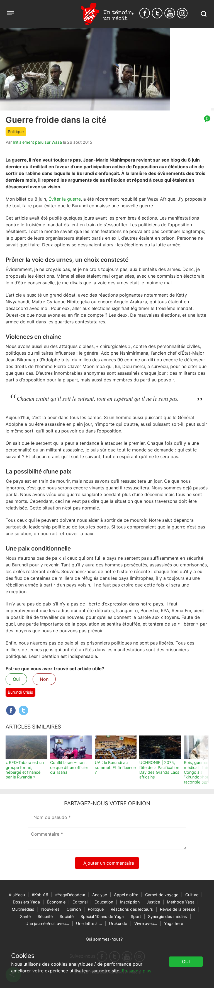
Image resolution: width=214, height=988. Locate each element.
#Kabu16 (40, 894)
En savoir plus (136, 970)
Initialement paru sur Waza (37, 142)
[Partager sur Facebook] (11, 710)
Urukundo (118, 923)
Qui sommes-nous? (104, 939)
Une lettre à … (89, 923)
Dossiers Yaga (26, 902)
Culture (191, 894)
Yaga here (173, 923)
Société (67, 916)
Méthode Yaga (180, 902)
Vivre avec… (145, 923)
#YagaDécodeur (70, 894)
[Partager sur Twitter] (23, 710)
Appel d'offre (126, 894)
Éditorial (79, 902)
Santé (25, 916)
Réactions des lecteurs (132, 909)
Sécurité (45, 916)
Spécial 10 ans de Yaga (102, 916)
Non (44, 679)
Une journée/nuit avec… (47, 923)
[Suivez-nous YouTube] (169, 13)
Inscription (130, 902)
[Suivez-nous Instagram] (182, 13)
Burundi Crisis (20, 692)
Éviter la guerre (64, 199)
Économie (56, 902)
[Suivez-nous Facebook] (144, 13)
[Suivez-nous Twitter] (157, 13)
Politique (16, 131)
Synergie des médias (167, 916)
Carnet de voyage (161, 894)
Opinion (74, 909)
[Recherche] (203, 14)
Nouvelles (50, 909)
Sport (136, 916)
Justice (153, 902)
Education (103, 902)
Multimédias (23, 909)
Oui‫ (186, 961)
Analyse (99, 894)
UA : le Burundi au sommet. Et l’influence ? (115, 767)
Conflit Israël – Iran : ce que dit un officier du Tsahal (69, 767)
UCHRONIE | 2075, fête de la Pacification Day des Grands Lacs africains (159, 769)
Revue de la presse (177, 909)
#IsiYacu (17, 894)
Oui (16, 679)
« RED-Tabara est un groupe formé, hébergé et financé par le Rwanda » (25, 769)
